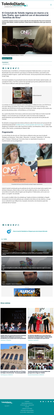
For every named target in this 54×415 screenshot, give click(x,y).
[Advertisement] (27, 214)
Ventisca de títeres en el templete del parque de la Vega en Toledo (39, 372)
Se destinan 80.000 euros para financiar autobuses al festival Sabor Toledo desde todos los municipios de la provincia (40, 337)
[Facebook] (40, 401)
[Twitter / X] (45, 401)
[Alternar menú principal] (51, 4)
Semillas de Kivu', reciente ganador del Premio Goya (29, 124)
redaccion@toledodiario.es (27, 403)
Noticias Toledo (7, 58)
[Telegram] (48, 401)
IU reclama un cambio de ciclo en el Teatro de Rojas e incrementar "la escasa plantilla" (13, 372)
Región (3, 265)
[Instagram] (43, 401)
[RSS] (53, 401)
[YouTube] (50, 401)
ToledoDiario (5, 62)
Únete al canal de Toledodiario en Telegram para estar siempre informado (30, 231)
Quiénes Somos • (30, 412)
